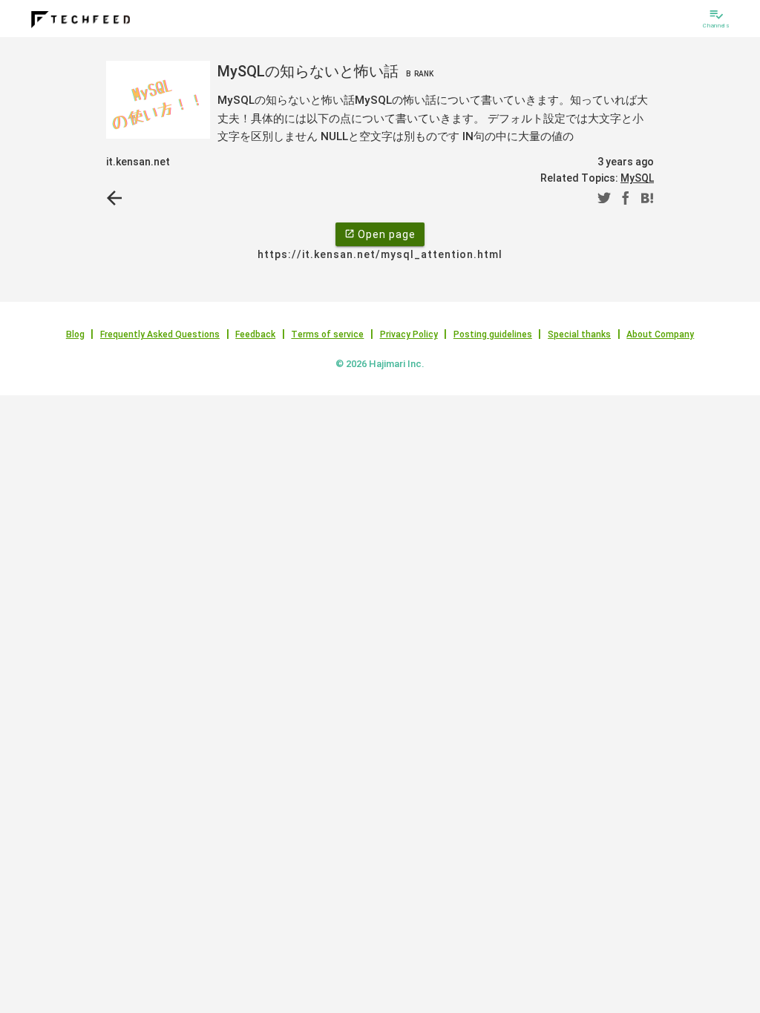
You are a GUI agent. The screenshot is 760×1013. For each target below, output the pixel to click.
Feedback (255, 334)
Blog (75, 334)
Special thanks (579, 334)
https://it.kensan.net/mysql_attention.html (380, 254)
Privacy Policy (409, 334)
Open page (380, 234)
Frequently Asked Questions (160, 334)
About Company (660, 334)
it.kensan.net (138, 162)
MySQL (637, 178)
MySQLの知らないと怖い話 (325, 71)
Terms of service (327, 334)
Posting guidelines (492, 334)
